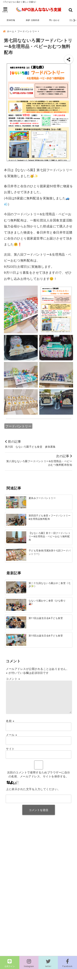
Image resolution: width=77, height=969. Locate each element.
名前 (10, 721)
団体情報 (11, 20)
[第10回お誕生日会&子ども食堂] (16, 639)
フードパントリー (18, 426)
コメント (13, 679)
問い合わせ (54, 20)
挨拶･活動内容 (32, 20)
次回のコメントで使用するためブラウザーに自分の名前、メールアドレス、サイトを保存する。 (38, 774)
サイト (10, 749)
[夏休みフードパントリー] (16, 502)
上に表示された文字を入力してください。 (33, 789)
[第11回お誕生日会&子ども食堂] (16, 622)
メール (11, 735)
